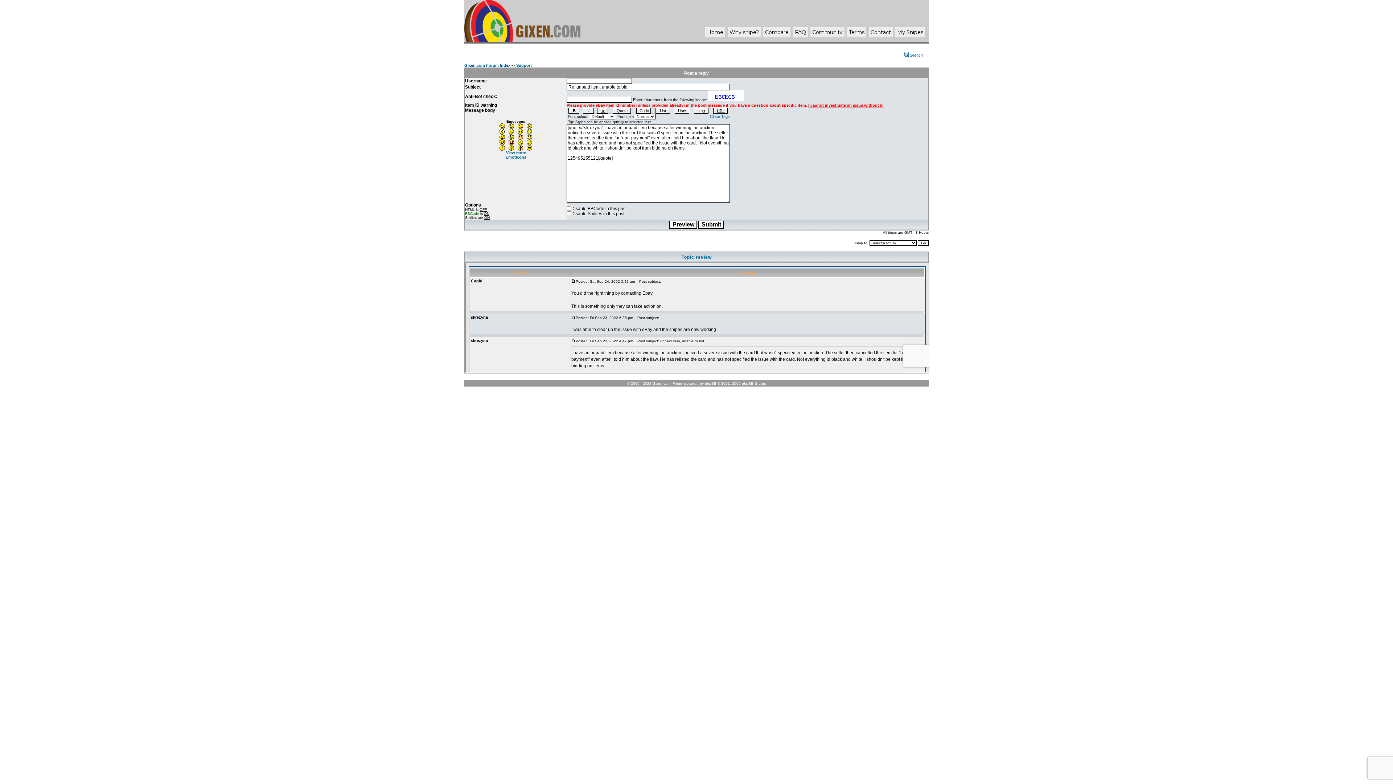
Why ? (744, 32)
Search (916, 55)
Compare (777, 32)
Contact (881, 32)
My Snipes (910, 32)
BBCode (472, 214)
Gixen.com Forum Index (487, 65)
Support (524, 65)
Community (827, 32)
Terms (856, 32)
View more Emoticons (516, 155)
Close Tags (720, 116)
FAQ (800, 32)
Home (715, 32)
